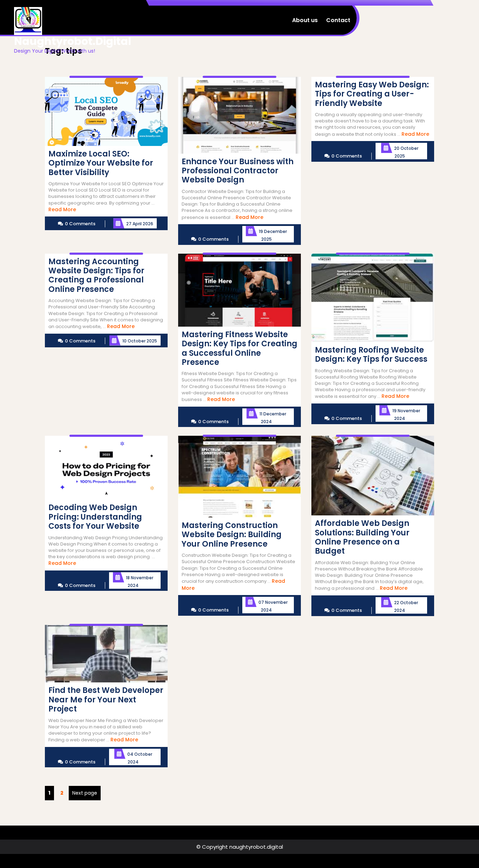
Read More (62, 209)
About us (305, 20)
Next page (84, 792)
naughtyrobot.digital (72, 41)
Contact (338, 20)
